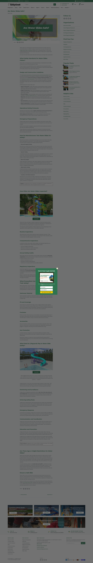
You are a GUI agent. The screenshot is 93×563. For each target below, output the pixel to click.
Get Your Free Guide (46, 292)
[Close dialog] (57, 268)
